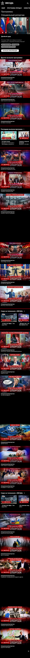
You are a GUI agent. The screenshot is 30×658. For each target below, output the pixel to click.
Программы (7, 12)
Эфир (3, 8)
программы (15, 44)
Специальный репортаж (12, 15)
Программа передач (14, 8)
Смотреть (6, 74)
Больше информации (10, 50)
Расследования (6, 44)
